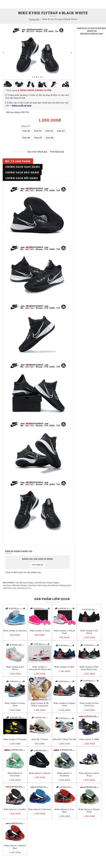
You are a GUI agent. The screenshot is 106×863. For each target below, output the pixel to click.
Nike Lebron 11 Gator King (89, 774)
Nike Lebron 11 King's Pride (89, 810)
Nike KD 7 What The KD (64, 739)
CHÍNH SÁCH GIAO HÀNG (22, 166)
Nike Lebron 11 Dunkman (64, 774)
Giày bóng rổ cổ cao (24, 588)
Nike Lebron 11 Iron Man (64, 810)
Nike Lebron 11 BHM (89, 739)
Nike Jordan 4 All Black (89, 631)
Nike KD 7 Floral (39, 739)
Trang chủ (34, 19)
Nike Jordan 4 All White (15, 668)
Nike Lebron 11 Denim (39, 773)
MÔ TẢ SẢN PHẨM (18, 161)
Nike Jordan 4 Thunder (14, 739)
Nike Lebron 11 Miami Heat (15, 846)
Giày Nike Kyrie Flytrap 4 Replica (47, 583)
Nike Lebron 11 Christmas (15, 774)
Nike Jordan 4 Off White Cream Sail (39, 704)
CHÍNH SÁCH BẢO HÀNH (22, 172)
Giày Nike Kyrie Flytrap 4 (25, 583)
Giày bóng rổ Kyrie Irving (37, 585)
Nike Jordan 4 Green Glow (15, 704)
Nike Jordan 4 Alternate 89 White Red (39, 668)
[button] (4, 52)
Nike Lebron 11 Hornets (39, 809)
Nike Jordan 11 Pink (40, 630)
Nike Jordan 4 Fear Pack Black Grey (89, 668)
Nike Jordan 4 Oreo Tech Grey (89, 704)
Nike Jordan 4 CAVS (64, 667)
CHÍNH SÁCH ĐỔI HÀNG (21, 178)
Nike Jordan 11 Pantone (15, 630)
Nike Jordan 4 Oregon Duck (64, 704)
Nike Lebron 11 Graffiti (15, 809)
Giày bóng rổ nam (9, 588)
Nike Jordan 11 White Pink (64, 631)
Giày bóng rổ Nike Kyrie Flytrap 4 (15, 585)
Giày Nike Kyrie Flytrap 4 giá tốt (59, 585)
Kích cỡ (25, 126)
